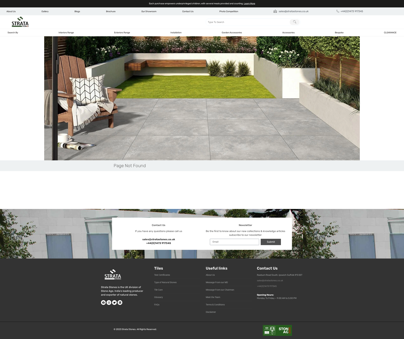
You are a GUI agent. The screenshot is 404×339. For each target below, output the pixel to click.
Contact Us (187, 11)
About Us (11, 11)
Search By (13, 32)
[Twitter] (114, 302)
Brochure (111, 11)
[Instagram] (109, 302)
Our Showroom (148, 11)
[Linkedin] (120, 302)
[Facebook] (103, 302)
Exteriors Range (122, 32)
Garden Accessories (232, 32)
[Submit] (294, 22)
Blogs (77, 11)
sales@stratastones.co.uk (270, 280)
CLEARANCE (390, 32)
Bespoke (339, 32)
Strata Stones (129, 329)
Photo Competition (228, 11)
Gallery (45, 11)
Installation (175, 32)
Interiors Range (66, 32)
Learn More (249, 3)
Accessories (288, 32)
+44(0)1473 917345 (158, 243)
